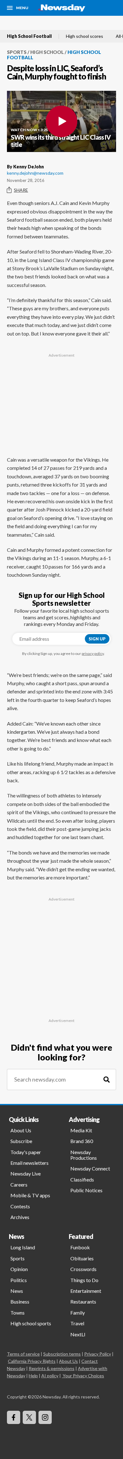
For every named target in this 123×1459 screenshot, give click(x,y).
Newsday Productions (83, 1155)
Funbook (80, 1247)
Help (33, 1375)
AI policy (49, 1375)
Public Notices (86, 1190)
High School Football (29, 36)
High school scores (84, 36)
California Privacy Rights (32, 1361)
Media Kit (81, 1130)
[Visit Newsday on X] (29, 1417)
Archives (19, 1217)
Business (19, 1301)
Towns (17, 1313)
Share (21, 190)
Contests (20, 1206)
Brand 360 (81, 1141)
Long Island (22, 1247)
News (16, 1291)
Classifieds (82, 1179)
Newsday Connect (90, 1168)
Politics (18, 1280)
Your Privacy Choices (83, 1375)
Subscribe (21, 1141)
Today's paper (25, 1152)
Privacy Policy (97, 1354)
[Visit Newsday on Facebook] (13, 1417)
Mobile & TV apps (30, 1195)
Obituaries (82, 1258)
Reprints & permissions (51, 1368)
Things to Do (84, 1280)
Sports (16, 52)
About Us (20, 1130)
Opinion (19, 1269)
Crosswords (83, 1269)
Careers (18, 1185)
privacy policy (93, 653)
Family (77, 1313)
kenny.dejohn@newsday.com (35, 173)
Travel (77, 1323)
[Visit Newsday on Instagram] (45, 1417)
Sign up (97, 638)
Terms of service (23, 1354)
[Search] (106, 1079)
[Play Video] (61, 121)
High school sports (30, 1323)
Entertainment (85, 1291)
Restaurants (83, 1301)
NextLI (77, 1334)
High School (47, 52)
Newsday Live (25, 1173)
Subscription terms (62, 1354)
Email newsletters (29, 1163)
